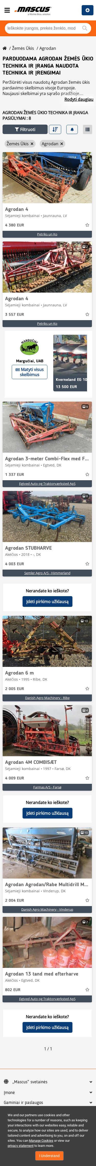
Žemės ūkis (23, 48)
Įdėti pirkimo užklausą (47, 601)
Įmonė (9, 1092)
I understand (49, 1156)
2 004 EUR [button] (14, 901)
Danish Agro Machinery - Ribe (47, 697)
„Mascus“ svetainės (29, 1082)
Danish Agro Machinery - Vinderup (47, 909)
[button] (25, 129)
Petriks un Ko (47, 234)
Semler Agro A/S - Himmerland (47, 573)
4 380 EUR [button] (14, 225)
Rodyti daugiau (79, 99)
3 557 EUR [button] (14, 315)
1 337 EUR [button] (14, 475)
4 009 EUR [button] (14, 778)
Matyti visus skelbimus (32, 372)
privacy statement (21, 1146)
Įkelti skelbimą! (87, 10)
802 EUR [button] (12, 990)
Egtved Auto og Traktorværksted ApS (47, 483)
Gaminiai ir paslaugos (23, 1102)
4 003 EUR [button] (14, 564)
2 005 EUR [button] (14, 689)
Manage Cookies (41, 1141)
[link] (47, 177)
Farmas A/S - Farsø (47, 787)
